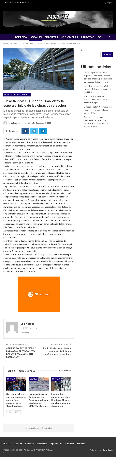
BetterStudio (108, 450)
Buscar (84, 50)
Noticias (81, 444)
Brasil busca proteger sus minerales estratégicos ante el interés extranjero (96, 99)
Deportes (51, 37)
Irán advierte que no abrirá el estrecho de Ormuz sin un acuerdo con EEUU (98, 89)
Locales (36, 37)
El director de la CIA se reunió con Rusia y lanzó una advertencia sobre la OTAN (98, 110)
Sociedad (69, 444)
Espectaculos (91, 37)
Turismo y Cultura (22, 95)
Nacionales (69, 37)
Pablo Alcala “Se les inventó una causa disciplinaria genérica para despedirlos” (57, 351)
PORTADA (20, 37)
